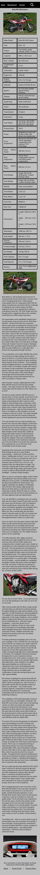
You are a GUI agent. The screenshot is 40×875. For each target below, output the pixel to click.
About (6, 868)
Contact (22, 5)
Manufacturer (12, 5)
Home (3, 5)
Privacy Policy (31, 868)
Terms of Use (17, 868)
